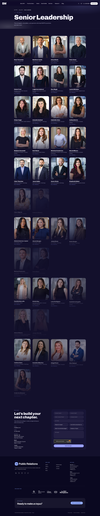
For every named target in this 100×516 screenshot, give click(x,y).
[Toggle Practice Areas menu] (34, 3)
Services (50, 3)
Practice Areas (30, 3)
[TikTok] (28, 473)
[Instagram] (22, 473)
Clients (37, 3)
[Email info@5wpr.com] (81, 3)
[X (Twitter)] (19, 473)
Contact (57, 468)
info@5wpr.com (72, 469)
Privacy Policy (70, 512)
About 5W (22, 3)
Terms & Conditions (76, 512)
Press (46, 470)
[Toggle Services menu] (53, 3)
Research (57, 3)
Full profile (17, 93)
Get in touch (94, 3)
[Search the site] (78, 3)
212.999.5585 (87, 3)
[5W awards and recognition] (34, 492)
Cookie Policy (83, 512)
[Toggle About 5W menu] (25, 3)
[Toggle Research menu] (60, 3)
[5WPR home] (4, 3)
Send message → (69, 445)
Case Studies (44, 3)
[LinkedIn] (16, 473)
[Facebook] (25, 473)
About (46, 464)
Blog (63, 3)
